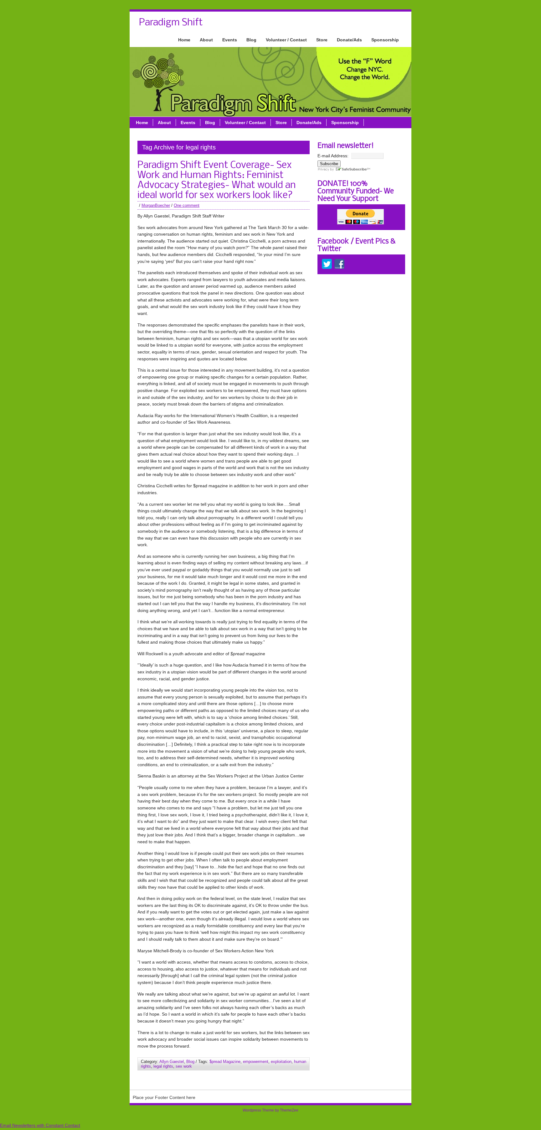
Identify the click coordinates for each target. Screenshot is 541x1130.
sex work (184, 1066)
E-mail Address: (332, 155)
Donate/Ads (349, 39)
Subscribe (329, 163)
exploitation (281, 1061)
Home (184, 39)
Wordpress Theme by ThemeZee (270, 1110)
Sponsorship (385, 39)
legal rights (163, 1066)
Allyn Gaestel (171, 1061)
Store (321, 39)
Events (229, 39)
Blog (251, 39)
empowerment (255, 1061)
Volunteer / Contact (286, 39)
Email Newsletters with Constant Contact (40, 1125)
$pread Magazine (224, 1061)
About (206, 39)
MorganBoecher (156, 205)
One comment (186, 205)
